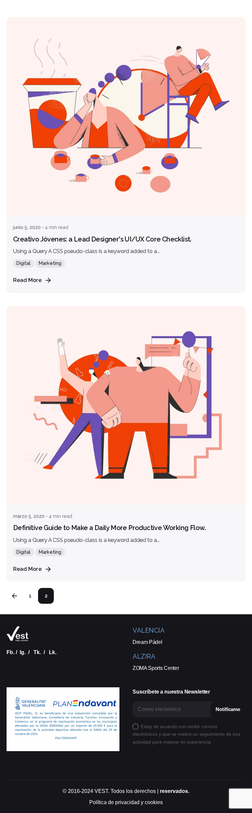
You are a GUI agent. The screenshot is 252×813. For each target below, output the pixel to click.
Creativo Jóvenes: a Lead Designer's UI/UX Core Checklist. (102, 239)
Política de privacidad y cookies (126, 802)
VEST (101, 791)
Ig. (23, 652)
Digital (23, 263)
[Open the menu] (16, 48)
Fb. (10, 652)
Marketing (50, 263)
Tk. (37, 652)
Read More (27, 280)
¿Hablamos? (226, 48)
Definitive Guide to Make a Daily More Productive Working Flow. (109, 528)
